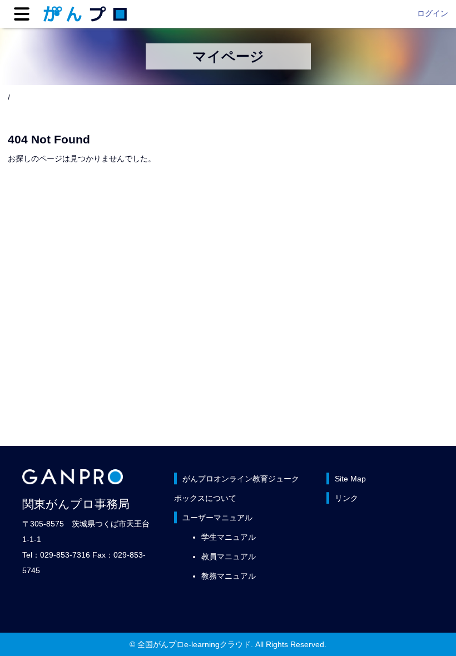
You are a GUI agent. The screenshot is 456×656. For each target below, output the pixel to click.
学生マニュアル (228, 537)
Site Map (350, 478)
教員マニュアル (228, 556)
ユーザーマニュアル (217, 517)
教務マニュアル (228, 575)
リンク (346, 498)
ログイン (432, 13)
